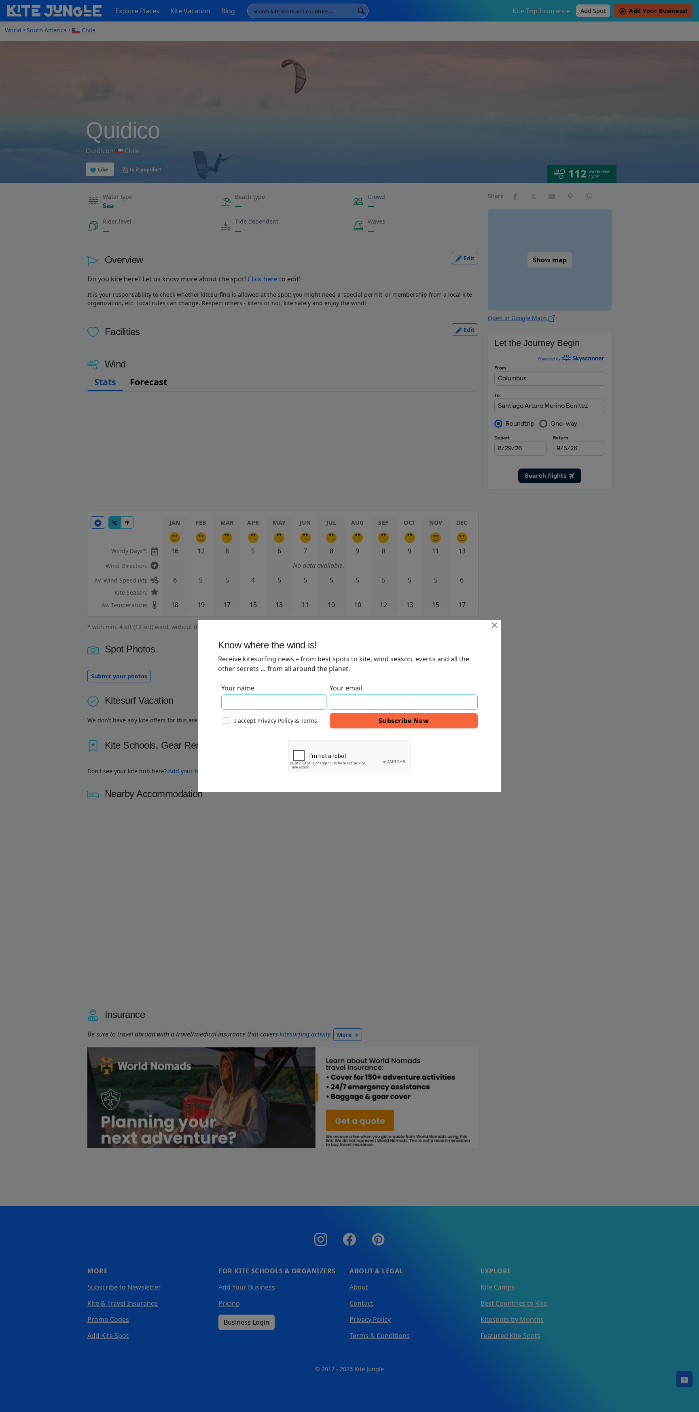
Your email (346, 688)
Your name (237, 688)
